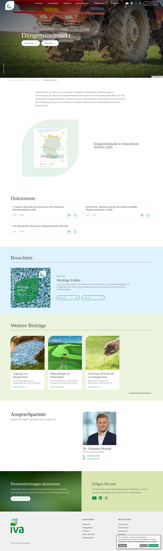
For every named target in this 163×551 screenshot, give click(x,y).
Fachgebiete (53, 3)
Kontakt (114, 3)
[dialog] (138, 542)
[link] (150, 3)
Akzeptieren (153, 545)
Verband (38, 3)
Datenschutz (123, 527)
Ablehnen (143, 545)
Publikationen (99, 3)
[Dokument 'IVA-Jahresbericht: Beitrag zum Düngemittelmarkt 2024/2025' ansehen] (69, 231)
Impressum (123, 531)
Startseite (10, 80)
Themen (66, 3)
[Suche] (140, 3)
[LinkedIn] (131, 3)
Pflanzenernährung (34, 80)
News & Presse (82, 3)
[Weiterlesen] (28, 353)
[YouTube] (127, 3)
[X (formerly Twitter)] (106, 498)
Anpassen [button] (122, 545)
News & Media (88, 534)
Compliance (123, 524)
